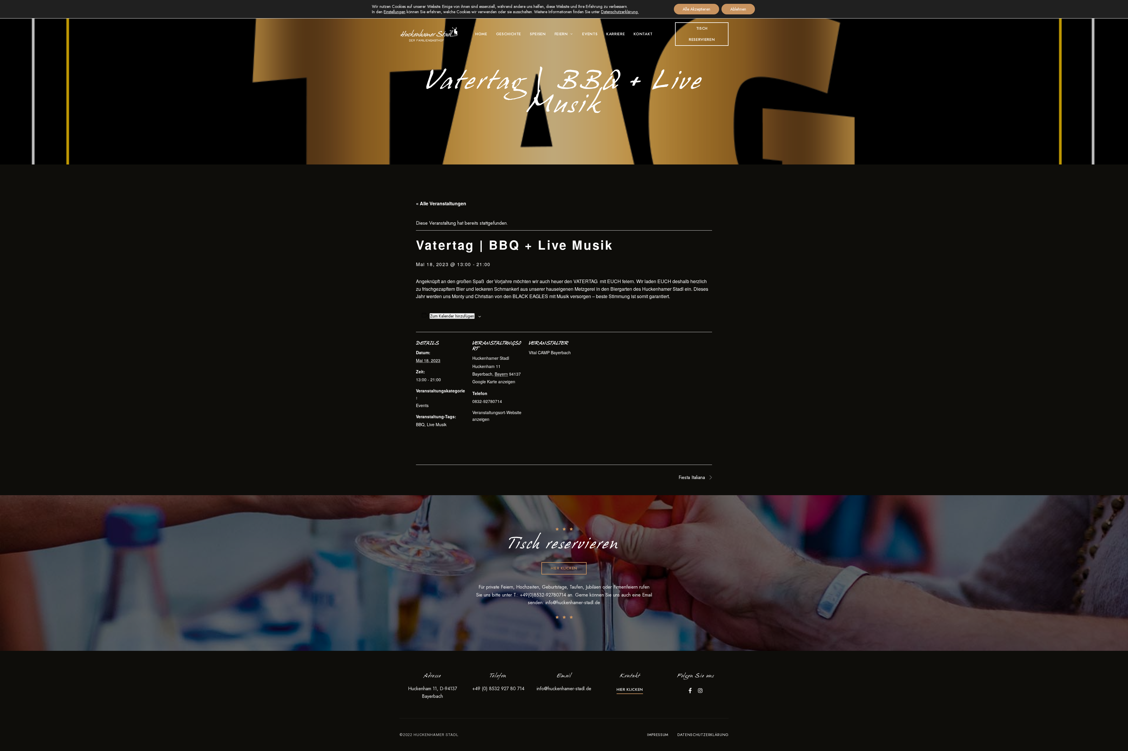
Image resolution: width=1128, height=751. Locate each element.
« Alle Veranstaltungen (441, 203)
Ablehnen (738, 9)
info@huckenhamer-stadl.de (572, 602)
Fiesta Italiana (692, 477)
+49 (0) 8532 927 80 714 (498, 688)
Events (422, 405)
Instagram (700, 690)
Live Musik (436, 424)
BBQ (420, 424)
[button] (701, 34)
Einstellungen (394, 11)
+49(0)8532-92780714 (544, 595)
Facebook (690, 690)
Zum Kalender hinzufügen (452, 316)
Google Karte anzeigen (493, 381)
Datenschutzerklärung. (620, 12)
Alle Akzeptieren (696, 9)
